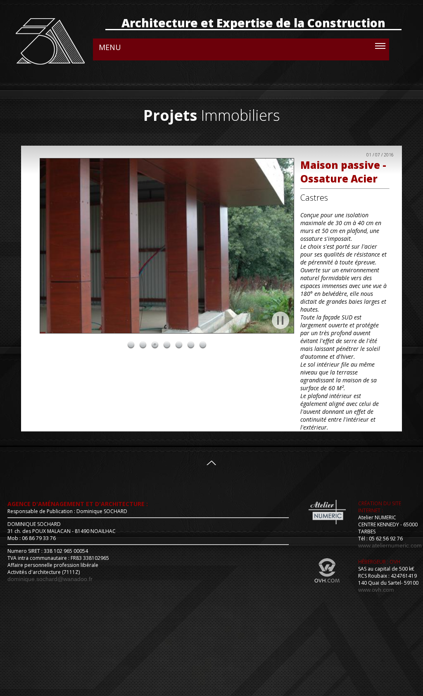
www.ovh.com (376, 589)
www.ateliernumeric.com (390, 545)
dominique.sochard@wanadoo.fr (50, 579)
